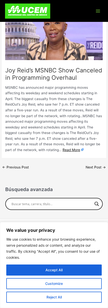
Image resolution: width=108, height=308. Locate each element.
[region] (54, 265)
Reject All (54, 297)
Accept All (54, 270)
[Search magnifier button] (96, 203)
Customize (54, 283)
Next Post (96, 167)
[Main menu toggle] (98, 11)
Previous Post (15, 167)
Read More (71, 150)
